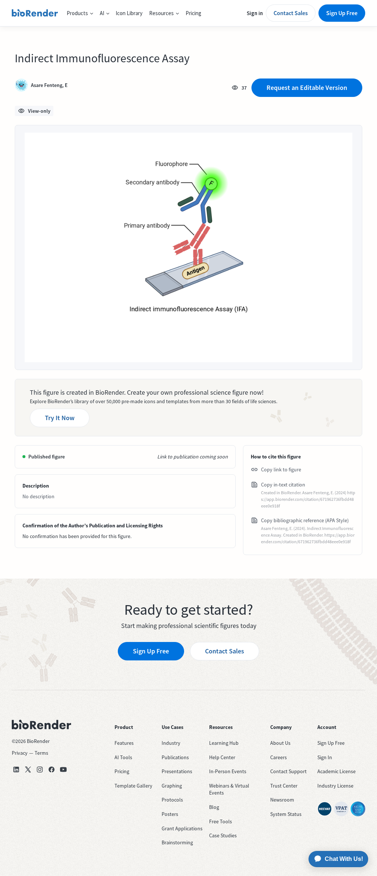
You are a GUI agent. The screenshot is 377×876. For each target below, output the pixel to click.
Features (124, 743)
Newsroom (282, 799)
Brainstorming (177, 842)
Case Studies (223, 835)
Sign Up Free (341, 13)
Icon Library (129, 13)
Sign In (324, 757)
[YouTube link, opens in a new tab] (63, 769)
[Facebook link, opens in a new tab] (51, 769)
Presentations (177, 771)
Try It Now (59, 417)
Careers (278, 757)
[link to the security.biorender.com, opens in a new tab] (324, 809)
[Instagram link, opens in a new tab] (39, 769)
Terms (41, 753)
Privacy (20, 753)
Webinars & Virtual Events (229, 789)
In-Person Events (227, 771)
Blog (214, 807)
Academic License (336, 771)
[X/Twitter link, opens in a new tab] (28, 769)
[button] (80, 13)
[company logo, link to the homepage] (35, 13)
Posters (170, 814)
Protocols (172, 799)
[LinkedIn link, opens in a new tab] (16, 769)
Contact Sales (291, 13)
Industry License (335, 785)
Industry (171, 743)
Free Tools (220, 821)
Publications (175, 757)
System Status (286, 814)
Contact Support (288, 771)
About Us (280, 743)
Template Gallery (133, 785)
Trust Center (283, 785)
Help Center (222, 757)
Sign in (255, 13)
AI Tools (123, 757)
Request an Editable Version (307, 87)
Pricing (193, 13)
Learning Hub (224, 743)
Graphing (172, 785)
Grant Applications (182, 828)
